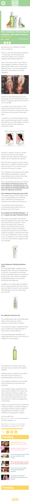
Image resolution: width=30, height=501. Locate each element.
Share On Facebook (5, 43)
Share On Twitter (7, 43)
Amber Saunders (23, 39)
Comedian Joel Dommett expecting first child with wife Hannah (19, 477)
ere (15, 420)
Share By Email (10, 43)
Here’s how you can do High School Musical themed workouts (18, 469)
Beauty (7, 39)
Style (2, 39)
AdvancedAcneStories (9, 418)
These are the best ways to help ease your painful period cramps (20, 456)
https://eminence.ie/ (12, 424)
